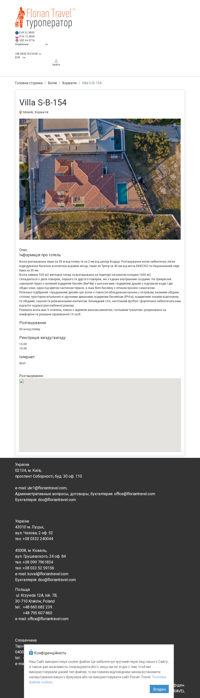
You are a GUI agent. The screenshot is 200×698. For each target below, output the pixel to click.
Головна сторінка (29, 83)
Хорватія (69, 83)
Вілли (52, 83)
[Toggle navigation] (190, 13)
